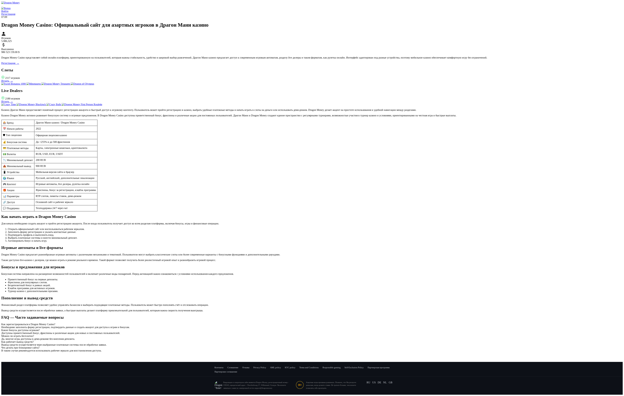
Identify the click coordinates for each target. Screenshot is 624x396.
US (374, 382)
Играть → (7, 80)
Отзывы (245, 367)
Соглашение (232, 367)
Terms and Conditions (309, 367)
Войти (4, 11)
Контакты (218, 367)
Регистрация (8, 14)
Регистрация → (10, 63)
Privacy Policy (259, 367)
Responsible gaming (332, 367)
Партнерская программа (379, 367)
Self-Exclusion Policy (354, 367)
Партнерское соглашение (225, 371)
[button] (312, 324)
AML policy (275, 367)
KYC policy (290, 367)
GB (390, 382)
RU (368, 382)
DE (379, 382)
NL (385, 382)
